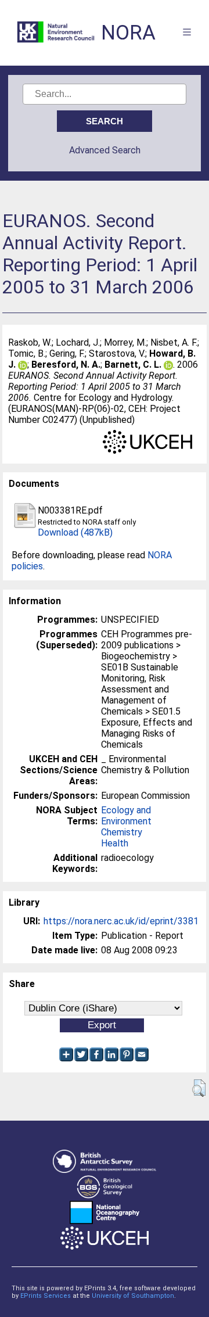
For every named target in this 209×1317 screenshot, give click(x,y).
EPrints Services (45, 1296)
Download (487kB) (75, 532)
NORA (128, 33)
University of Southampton (133, 1296)
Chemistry (121, 832)
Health (114, 843)
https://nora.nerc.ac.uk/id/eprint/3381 (121, 921)
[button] (199, 1088)
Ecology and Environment (126, 816)
